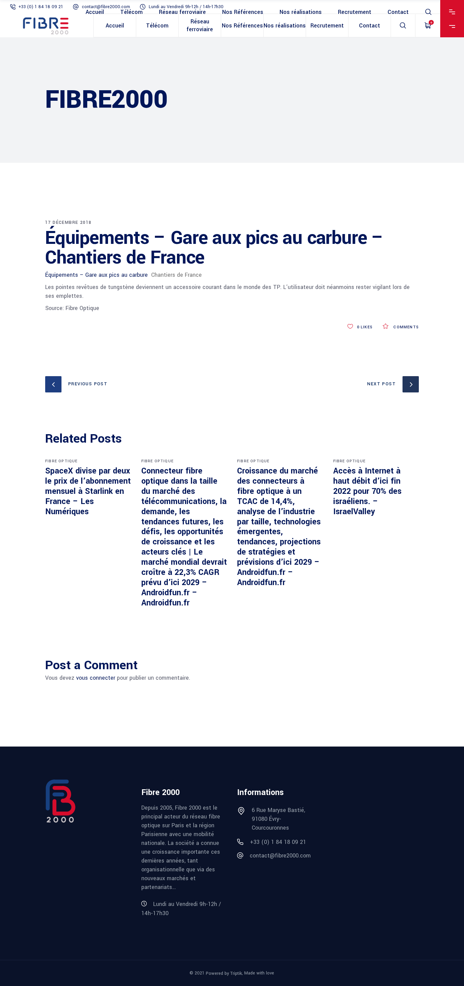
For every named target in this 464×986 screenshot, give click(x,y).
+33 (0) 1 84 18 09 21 (40, 7)
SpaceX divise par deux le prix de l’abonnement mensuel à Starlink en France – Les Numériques (88, 491)
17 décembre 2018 (68, 222)
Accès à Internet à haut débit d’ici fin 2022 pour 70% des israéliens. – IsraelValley (367, 491)
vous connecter (95, 678)
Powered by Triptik (224, 973)
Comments (405, 327)
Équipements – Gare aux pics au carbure (96, 275)
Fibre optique (61, 461)
